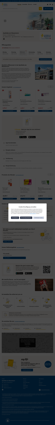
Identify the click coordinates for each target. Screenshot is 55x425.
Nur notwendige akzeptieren (26, 217)
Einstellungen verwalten (38, 217)
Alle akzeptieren (15, 217)
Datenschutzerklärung (33, 213)
